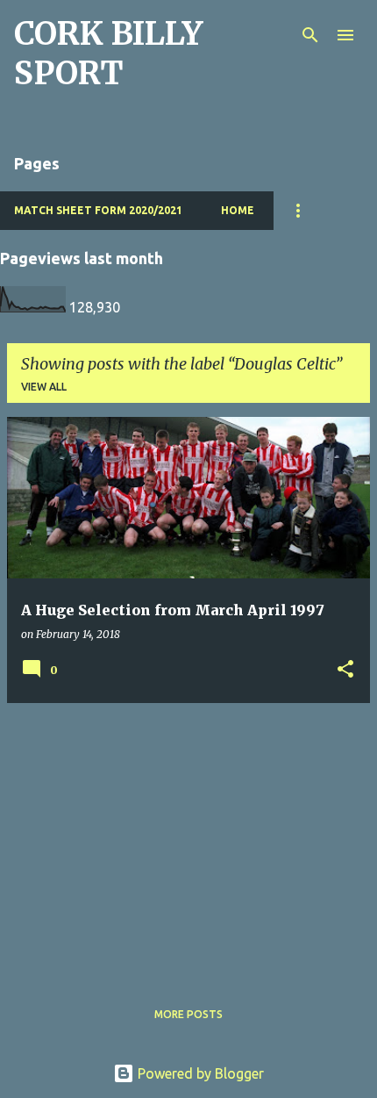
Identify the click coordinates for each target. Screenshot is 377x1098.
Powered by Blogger (199, 1073)
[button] (345, 670)
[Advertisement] (188, 840)
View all (44, 386)
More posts (188, 1014)
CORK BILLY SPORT (108, 53)
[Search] (310, 35)
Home (237, 210)
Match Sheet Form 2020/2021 (98, 210)
